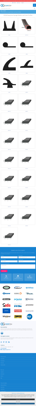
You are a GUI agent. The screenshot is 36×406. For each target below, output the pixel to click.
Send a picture (29, 278)
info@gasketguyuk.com (18, 278)
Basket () (14, 2)
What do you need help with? (5, 263)
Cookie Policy (2, 389)
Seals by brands (3, 364)
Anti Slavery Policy (3, 391)
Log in (19, 2)
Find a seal (2, 362)
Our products (2, 360)
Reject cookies (18, 401)
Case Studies (2, 358)
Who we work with (3, 356)
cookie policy (28, 396)
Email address (20, 255)
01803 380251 (6, 278)
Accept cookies (18, 399)
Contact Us (2, 371)
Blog (1, 378)
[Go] (34, 8)
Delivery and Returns (3, 385)
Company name (20, 259)
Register (22, 2)
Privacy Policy (2, 387)
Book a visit (2, 369)
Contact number (3, 259)
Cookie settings (18, 403)
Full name (2, 255)
